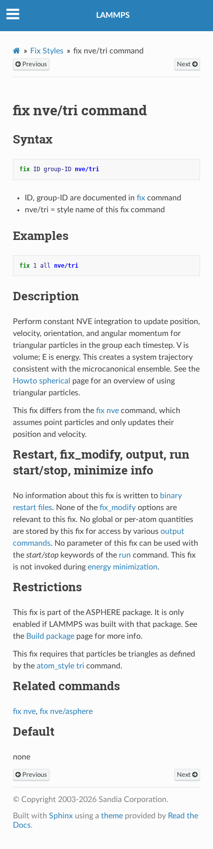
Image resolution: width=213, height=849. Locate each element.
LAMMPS (113, 15)
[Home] (16, 51)
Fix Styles (46, 51)
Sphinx (61, 816)
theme (112, 816)
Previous (34, 64)
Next (184, 64)
